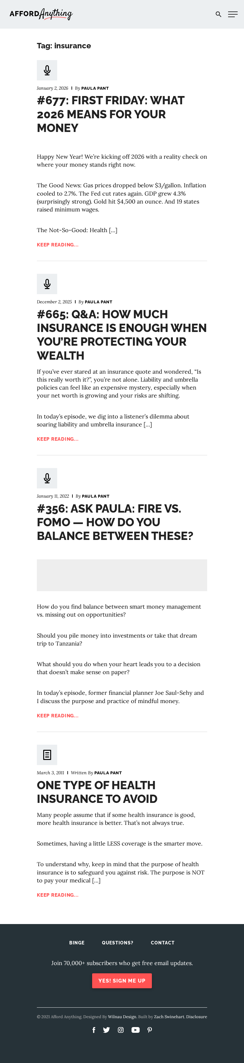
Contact (163, 942)
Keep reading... (57, 245)
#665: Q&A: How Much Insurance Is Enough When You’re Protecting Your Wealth (122, 334)
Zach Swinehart (169, 1016)
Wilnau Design (122, 1016)
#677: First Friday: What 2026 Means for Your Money (110, 113)
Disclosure (196, 1016)
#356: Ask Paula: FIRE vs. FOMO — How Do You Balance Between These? (115, 522)
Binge (77, 942)
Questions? (117, 942)
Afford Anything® (41, 14)
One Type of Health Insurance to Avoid (97, 791)
